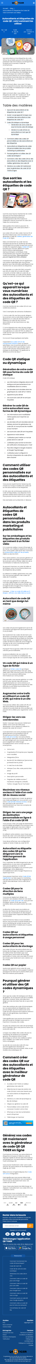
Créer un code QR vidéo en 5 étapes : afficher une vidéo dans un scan (16, 592)
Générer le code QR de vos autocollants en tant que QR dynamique (20, 132)
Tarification (6, 1339)
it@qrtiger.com (28, 1322)
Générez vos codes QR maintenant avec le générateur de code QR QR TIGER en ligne (19, 168)
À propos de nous (8, 1333)
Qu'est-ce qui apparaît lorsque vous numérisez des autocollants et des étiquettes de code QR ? (19, 117)
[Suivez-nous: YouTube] (13, 1234)
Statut (5, 1335)
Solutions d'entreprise (9, 1337)
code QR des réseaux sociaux (17, 802)
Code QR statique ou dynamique (18, 122)
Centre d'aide (7, 1327)
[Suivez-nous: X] (28, 1234)
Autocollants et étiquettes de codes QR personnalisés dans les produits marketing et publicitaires (19, 148)
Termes (30, 1330)
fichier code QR (15, 669)
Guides (6, 1320)
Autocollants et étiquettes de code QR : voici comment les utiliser (16, 12)
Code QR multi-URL (17, 901)
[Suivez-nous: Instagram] (18, 1234)
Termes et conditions (26, 1333)
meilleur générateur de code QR (18, 237)
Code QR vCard (11, 737)
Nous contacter (7, 1325)
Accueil (5, 8)
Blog (11, 8)
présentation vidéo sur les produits (16, 552)
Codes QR (25, 247)
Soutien (30, 1320)
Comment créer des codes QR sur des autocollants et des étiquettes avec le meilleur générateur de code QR (20, 161)
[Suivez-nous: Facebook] (23, 1234)
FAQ (4, 1322)
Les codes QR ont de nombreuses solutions (14, 342)
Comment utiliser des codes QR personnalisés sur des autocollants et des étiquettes (20, 141)
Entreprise (7, 1330)
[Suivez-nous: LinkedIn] (7, 1234)
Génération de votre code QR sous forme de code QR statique (22, 126)
